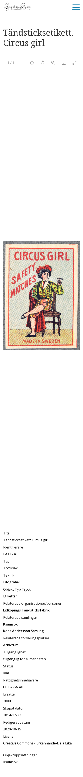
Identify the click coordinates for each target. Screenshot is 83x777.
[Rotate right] (32, 63)
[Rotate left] (42, 63)
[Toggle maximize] (74, 63)
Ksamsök (10, 762)
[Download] (64, 63)
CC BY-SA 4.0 (13, 687)
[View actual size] (53, 63)
